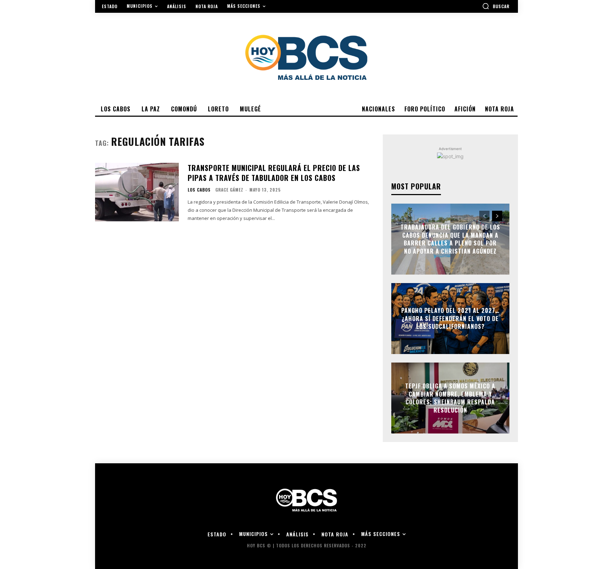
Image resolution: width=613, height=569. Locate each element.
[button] (495, 6)
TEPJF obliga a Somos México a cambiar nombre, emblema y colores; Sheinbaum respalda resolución (450, 398)
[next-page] (497, 216)
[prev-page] (484, 216)
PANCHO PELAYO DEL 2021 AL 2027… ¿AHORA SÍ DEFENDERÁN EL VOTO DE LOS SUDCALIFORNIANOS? (450, 318)
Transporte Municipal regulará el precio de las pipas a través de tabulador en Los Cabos (274, 172)
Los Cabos (199, 190)
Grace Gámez (229, 190)
